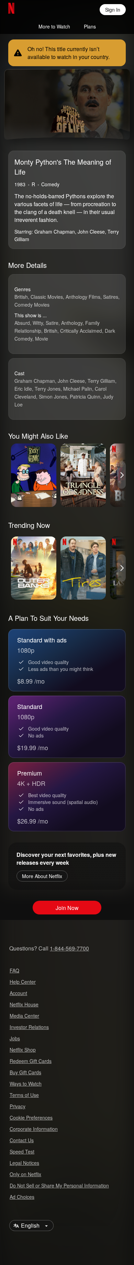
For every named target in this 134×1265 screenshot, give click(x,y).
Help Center (23, 981)
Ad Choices (22, 1196)
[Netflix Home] (33, 9)
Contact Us (22, 1140)
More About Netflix (42, 876)
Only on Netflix (25, 1174)
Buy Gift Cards (25, 1072)
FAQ (14, 970)
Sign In (112, 9)
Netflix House (24, 1004)
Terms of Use (24, 1094)
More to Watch (54, 26)
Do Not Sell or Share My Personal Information (59, 1185)
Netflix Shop (23, 1049)
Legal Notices (24, 1162)
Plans (90, 26)
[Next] (122, 475)
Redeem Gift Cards (31, 1060)
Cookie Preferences (31, 1117)
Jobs (15, 1038)
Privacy (17, 1106)
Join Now (67, 908)
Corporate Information (34, 1128)
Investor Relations (29, 1027)
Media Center (24, 1015)
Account (18, 993)
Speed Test (22, 1151)
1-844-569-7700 (69, 948)
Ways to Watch (26, 1083)
